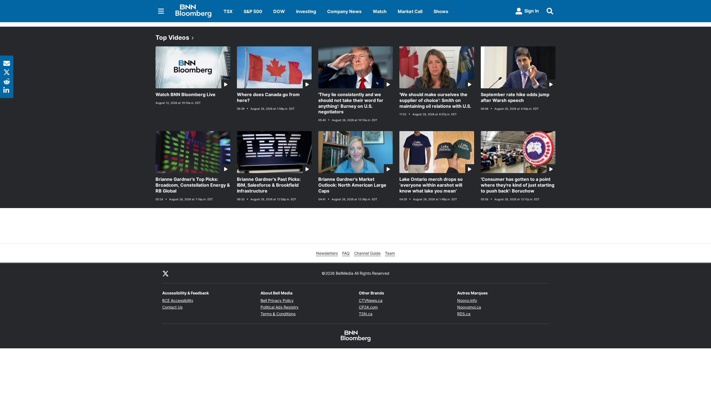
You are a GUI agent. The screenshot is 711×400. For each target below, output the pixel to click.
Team (390, 253)
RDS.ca (463, 313)
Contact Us (172, 307)
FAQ (346, 253)
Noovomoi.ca (469, 307)
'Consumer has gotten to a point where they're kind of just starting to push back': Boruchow (517, 185)
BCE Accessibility (177, 300)
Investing (306, 11)
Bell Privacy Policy (277, 300)
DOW (279, 11)
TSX (228, 11)
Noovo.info (467, 300)
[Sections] (161, 11)
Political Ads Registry (280, 307)
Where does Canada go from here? (268, 97)
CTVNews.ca (370, 300)
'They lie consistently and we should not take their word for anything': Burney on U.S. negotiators (350, 103)
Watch (380, 11)
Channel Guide (367, 253)
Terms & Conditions (278, 313)
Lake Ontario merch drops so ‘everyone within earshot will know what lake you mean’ (431, 185)
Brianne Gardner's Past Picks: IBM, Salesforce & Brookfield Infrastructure (269, 185)
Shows (441, 11)
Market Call (410, 11)
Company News (344, 11)
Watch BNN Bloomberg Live (186, 94)
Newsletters (327, 253)
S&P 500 (253, 11)
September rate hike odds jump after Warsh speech (515, 97)
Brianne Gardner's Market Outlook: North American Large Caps (352, 185)
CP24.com (368, 307)
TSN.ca (365, 313)
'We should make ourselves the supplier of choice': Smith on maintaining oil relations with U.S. (435, 100)
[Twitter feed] (165, 273)
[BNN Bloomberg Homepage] (193, 11)
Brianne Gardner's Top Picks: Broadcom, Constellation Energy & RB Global (193, 185)
